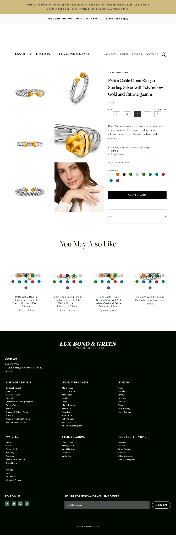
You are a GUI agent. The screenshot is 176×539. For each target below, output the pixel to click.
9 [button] (157, 114)
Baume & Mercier (14, 449)
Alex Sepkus (67, 388)
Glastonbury (67, 442)
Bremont (10, 456)
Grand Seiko (11, 463)
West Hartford (68, 449)
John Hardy (67, 394)
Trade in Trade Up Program (18, 419)
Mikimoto (66, 408)
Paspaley (66, 412)
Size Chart (162, 109)
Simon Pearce (124, 449)
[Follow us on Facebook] (7, 503)
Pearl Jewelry (124, 408)
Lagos (64, 401)
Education (10, 398)
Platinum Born (68, 415)
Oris (8, 473)
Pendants (122, 401)
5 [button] (116, 114)
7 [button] (137, 114)
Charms (121, 405)
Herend (121, 445)
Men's (124, 54)
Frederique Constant (15, 459)
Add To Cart (137, 194)
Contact (151, 54)
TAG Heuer (11, 476)
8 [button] (147, 114)
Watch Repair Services (16, 422)
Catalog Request (13, 388)
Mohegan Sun (68, 445)
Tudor (9, 445)
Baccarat (122, 442)
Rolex (8, 442)
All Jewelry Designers (72, 425)
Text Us (8, 371)
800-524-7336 (12, 364)
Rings (120, 388)
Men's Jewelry (124, 412)
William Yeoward (125, 456)
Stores (137, 54)
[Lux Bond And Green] (88, 345)
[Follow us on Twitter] (14, 503)
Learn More (142, 5)
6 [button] (127, 114)
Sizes (111, 109)
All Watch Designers (15, 480)
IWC (8, 466)
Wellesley (66, 456)
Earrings (121, 394)
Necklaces (122, 398)
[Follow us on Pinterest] (27, 503)
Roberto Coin (68, 419)
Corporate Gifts (13, 394)
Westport (66, 452)
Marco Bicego (68, 405)
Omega (9, 469)
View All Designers (126, 459)
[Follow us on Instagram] (20, 503)
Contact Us (11, 391)
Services (10, 408)
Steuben (121, 452)
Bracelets (122, 391)
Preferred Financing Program (19, 401)
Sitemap (9, 415)
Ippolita (65, 398)
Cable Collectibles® (118, 72)
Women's (110, 54)
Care (110, 216)
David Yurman (68, 391)
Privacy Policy (12, 405)
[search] (162, 55)
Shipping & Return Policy (17, 412)
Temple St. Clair (69, 422)
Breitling (10, 452)
